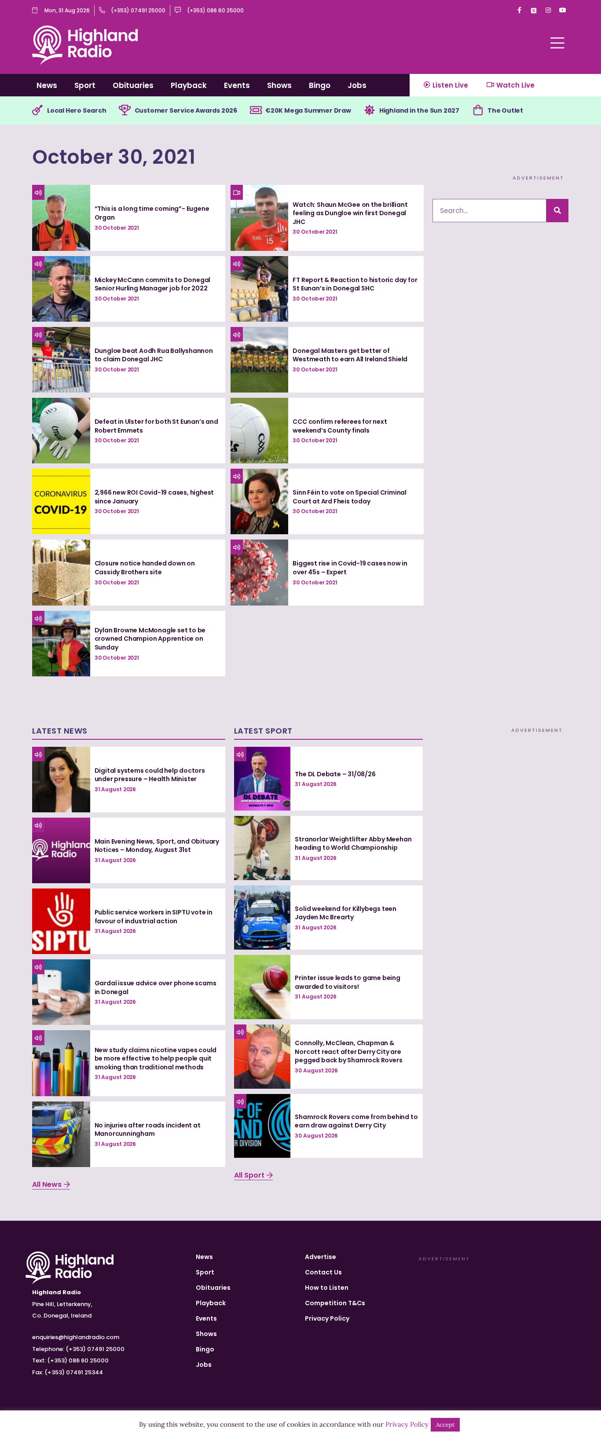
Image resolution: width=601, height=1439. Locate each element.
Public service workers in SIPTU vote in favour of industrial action (154, 916)
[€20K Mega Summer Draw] (255, 110)
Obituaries (133, 85)
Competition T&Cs (335, 1303)
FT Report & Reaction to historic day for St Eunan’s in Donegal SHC (355, 284)
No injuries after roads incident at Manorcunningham (148, 1129)
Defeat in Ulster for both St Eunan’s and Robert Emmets (156, 426)
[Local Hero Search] (37, 110)
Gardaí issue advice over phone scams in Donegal (155, 987)
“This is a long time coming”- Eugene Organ (152, 213)
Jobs (357, 85)
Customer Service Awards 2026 (186, 110)
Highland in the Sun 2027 (419, 110)
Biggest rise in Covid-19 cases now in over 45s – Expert (350, 567)
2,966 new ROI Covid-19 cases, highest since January (154, 497)
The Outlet (505, 110)
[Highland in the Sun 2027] (369, 110)
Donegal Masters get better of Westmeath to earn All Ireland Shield (350, 355)
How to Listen (326, 1287)
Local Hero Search (76, 110)
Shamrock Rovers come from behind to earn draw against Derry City (356, 1121)
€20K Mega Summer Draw (308, 110)
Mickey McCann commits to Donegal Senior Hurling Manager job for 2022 (153, 284)
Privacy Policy (327, 1318)
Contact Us (323, 1272)
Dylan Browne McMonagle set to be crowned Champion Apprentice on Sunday (150, 639)
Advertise (320, 1256)
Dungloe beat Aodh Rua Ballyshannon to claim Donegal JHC (154, 355)
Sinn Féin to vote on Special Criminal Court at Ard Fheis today (350, 497)
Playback (189, 85)
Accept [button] (445, 1424)
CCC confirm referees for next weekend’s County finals (340, 426)
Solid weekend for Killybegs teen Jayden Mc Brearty (345, 913)
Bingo (319, 85)
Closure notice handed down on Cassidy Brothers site (145, 567)
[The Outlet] (478, 110)
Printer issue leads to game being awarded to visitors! (347, 982)
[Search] (557, 210)
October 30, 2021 (113, 156)
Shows (279, 85)
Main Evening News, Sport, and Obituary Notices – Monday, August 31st (157, 846)
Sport (84, 85)
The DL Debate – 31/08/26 (335, 774)
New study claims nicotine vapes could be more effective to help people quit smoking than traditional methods (156, 1059)
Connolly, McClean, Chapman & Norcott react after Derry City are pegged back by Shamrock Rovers (348, 1052)
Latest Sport (263, 730)
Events (237, 85)
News (47, 85)
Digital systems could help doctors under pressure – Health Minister (150, 775)
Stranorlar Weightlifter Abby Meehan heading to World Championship (353, 843)
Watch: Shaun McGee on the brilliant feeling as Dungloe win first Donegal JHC (350, 213)
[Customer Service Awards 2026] (125, 110)
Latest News (60, 730)
